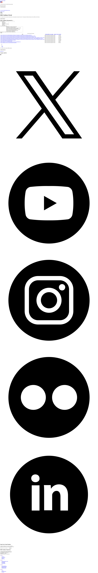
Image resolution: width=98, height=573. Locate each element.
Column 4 (1, 569)
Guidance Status (56, 34)
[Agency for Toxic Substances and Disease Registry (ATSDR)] (14, 29)
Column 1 (1, 555)
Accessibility (3, 562)
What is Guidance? (3, 18)
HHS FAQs (3, 558)
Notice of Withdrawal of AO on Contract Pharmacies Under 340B (8, 42)
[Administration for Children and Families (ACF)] (14, 26)
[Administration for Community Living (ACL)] (14, 27)
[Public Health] (5, 25)
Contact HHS (3, 557)
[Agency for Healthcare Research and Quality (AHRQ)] (14, 28)
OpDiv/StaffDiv (49, 34)
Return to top (1, 51)
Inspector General (4, 567)
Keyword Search (2, 21)
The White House (4, 571)
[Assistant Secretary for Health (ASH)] (14, 31)
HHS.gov (3, 556)
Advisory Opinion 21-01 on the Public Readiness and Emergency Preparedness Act (10, 41)
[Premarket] (5, 24)
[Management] (5, 23)
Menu (1, 12)
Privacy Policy (3, 563)
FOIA (2, 570)
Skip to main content (2, 0)
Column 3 (1, 564)
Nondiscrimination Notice (5, 561)
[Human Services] (5, 22)
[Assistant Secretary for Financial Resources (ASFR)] (14, 30)
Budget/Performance (4, 566)
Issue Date (59, 34)
